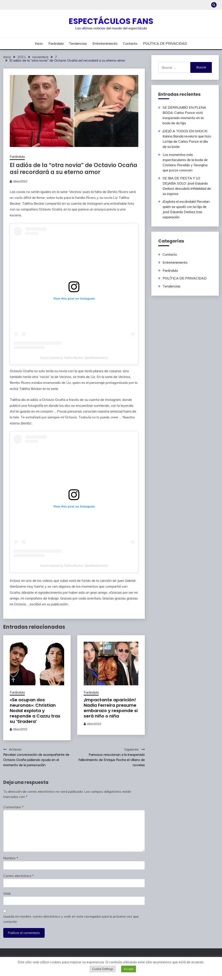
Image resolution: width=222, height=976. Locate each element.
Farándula (56, 43)
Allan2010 (20, 181)
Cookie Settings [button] (102, 969)
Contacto (130, 43)
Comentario (13, 807)
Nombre (10, 858)
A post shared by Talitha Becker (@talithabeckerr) (74, 357)
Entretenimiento (105, 43)
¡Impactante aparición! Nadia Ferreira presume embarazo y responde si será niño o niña (111, 708)
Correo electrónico (18, 876)
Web (7, 893)
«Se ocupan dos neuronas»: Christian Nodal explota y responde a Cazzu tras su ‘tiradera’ (35, 710)
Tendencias (78, 43)
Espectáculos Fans (111, 21)
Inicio (39, 43)
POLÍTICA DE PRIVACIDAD (165, 43)
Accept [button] (128, 969)
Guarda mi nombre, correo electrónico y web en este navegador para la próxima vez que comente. (71, 919)
